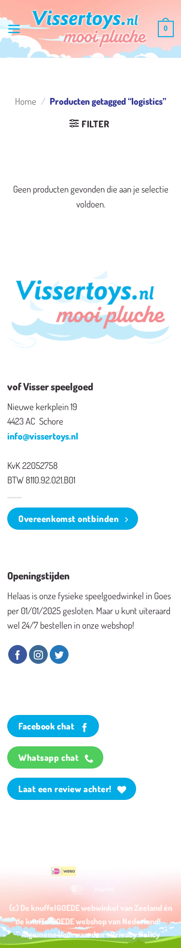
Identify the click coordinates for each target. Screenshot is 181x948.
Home (25, 101)
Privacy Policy (135, 934)
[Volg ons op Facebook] (17, 654)
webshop (91, 921)
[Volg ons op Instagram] (38, 654)
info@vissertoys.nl (42, 436)
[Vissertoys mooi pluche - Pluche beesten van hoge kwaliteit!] (89, 29)
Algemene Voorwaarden (62, 934)
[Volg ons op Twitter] (59, 654)
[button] (14, 29)
